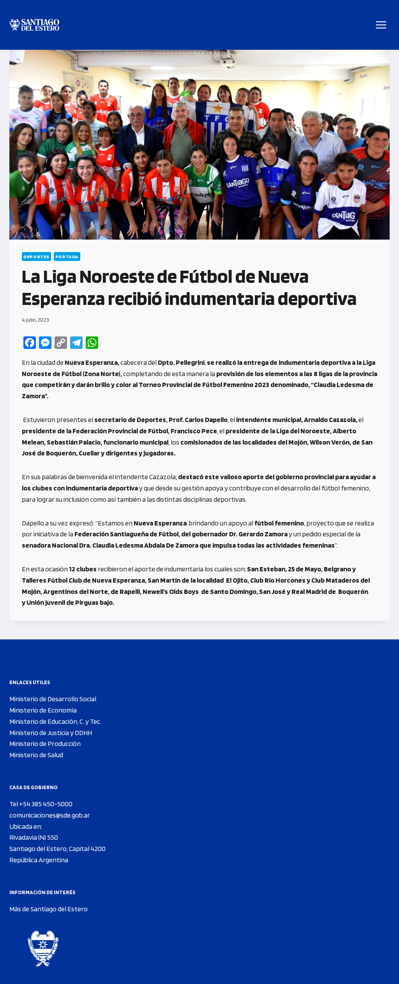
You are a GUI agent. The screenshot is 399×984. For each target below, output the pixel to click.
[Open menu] (381, 24)
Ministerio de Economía (43, 710)
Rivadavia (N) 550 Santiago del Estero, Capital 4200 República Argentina (57, 848)
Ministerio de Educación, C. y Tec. (55, 721)
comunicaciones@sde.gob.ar (49, 815)
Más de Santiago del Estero (48, 909)
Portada (67, 256)
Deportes (36, 256)
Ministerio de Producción (45, 743)
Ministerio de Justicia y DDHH (50, 732)
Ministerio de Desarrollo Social (52, 699)
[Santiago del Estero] (34, 25)
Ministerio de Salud (36, 755)
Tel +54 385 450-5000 (40, 804)
